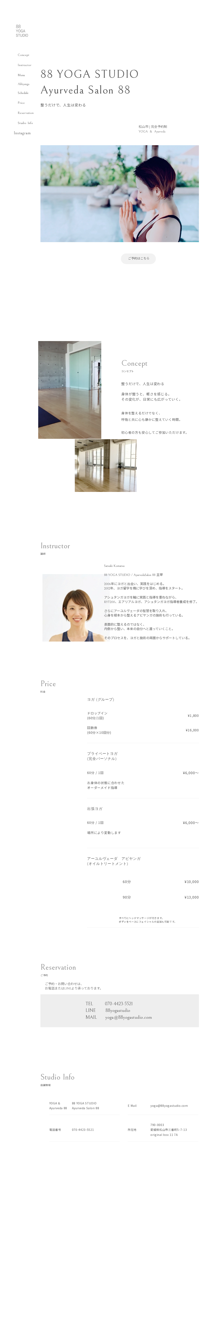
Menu (21, 75)
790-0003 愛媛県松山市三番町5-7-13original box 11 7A (168, 1130)
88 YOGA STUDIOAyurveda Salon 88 (85, 1105)
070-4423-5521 (83, 1130)
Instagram (22, 133)
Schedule (23, 93)
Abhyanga (23, 84)
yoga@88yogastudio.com (169, 1106)
